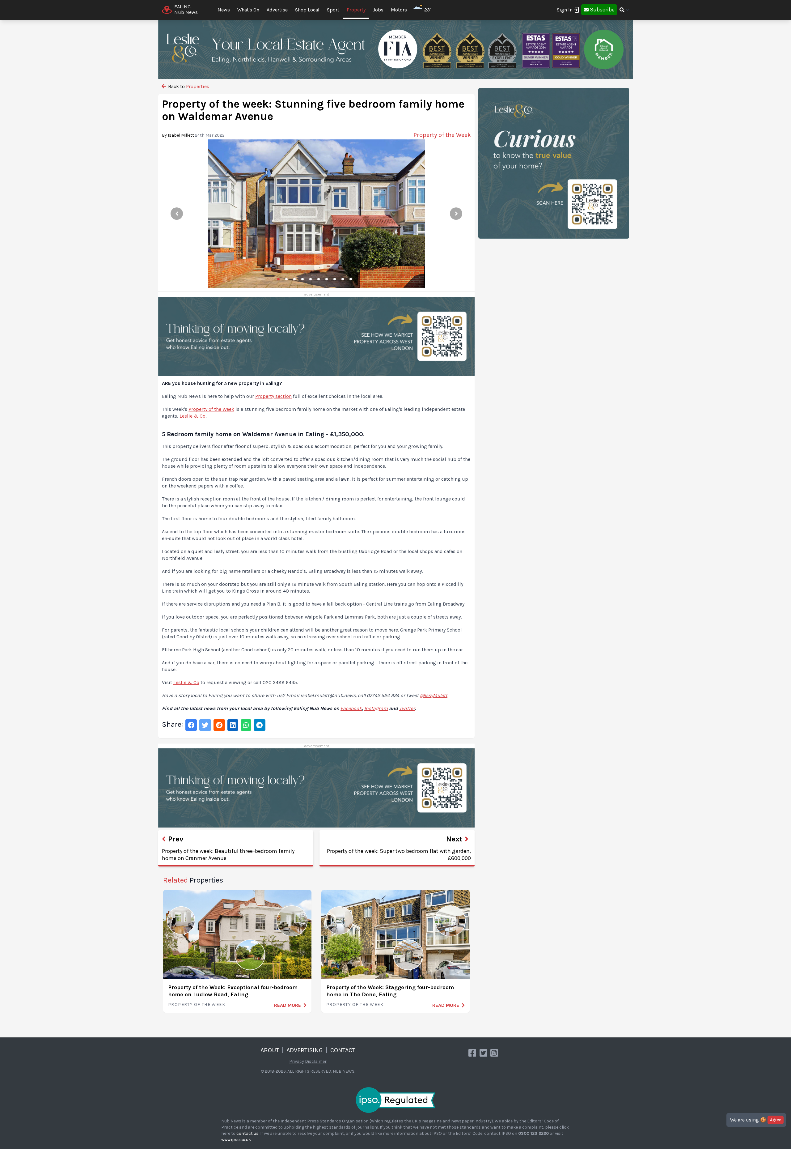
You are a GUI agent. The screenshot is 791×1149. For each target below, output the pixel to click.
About (269, 1050)
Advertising (304, 1050)
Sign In (565, 10)
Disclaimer (316, 1061)
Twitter (407, 708)
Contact (342, 1050)
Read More (287, 1005)
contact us (247, 1133)
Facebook (351, 708)
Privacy (296, 1061)
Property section (273, 396)
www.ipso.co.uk (236, 1139)
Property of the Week (211, 409)
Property (356, 10)
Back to (188, 86)
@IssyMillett (433, 695)
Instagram (376, 708)
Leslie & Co (192, 416)
